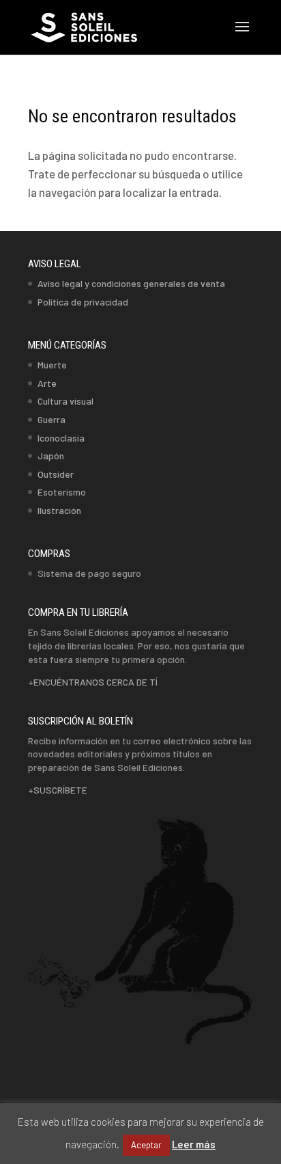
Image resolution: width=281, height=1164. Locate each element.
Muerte (52, 364)
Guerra (51, 419)
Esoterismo (62, 492)
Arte (47, 383)
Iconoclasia (61, 438)
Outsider (56, 474)
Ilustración (59, 510)
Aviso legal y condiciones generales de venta (131, 283)
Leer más (194, 1144)
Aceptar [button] (146, 1144)
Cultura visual (65, 401)
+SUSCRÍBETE (57, 790)
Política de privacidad (83, 302)
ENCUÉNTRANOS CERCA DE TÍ (95, 682)
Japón (51, 455)
